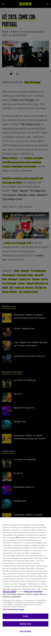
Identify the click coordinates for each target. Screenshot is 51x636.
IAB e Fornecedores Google (13, 609)
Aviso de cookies (9, 591)
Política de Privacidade (33, 591)
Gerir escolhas (25, 631)
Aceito (25, 616)
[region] (25, 576)
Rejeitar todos (25, 624)
